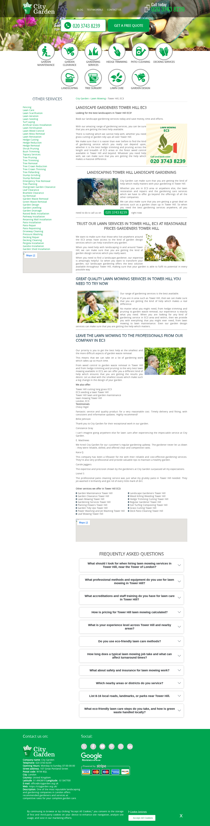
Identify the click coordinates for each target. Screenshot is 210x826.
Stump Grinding (31, 175)
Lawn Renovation (32, 136)
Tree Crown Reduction (35, 166)
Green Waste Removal (35, 201)
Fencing (27, 107)
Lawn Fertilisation (32, 127)
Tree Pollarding (31, 172)
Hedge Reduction (32, 142)
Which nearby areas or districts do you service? (129, 683)
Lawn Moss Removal (34, 133)
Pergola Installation (33, 243)
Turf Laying (29, 121)
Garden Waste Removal (35, 198)
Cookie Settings (138, 811)
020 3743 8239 (168, 10)
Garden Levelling (32, 207)
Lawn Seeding (30, 119)
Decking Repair (31, 237)
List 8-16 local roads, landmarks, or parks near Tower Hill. (129, 696)
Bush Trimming (31, 151)
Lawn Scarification (33, 113)
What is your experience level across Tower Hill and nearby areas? (129, 626)
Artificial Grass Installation (37, 124)
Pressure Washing (33, 234)
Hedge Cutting (31, 139)
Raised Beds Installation (36, 213)
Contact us (114, 9)
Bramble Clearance (33, 192)
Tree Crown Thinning (34, 169)
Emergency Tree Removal (36, 181)
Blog (80, 9)
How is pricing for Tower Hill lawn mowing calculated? (130, 612)
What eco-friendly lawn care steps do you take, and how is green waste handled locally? (129, 710)
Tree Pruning (30, 157)
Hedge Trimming (116, 61)
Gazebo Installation (33, 246)
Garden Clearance (69, 63)
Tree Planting (30, 184)
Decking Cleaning (32, 240)
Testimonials (95, 9)
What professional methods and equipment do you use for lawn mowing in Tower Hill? (129, 581)
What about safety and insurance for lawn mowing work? (129, 670)
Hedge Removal (31, 145)
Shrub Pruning (31, 148)
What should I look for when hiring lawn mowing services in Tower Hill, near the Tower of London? (129, 565)
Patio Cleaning (140, 61)
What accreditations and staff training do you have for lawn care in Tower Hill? (130, 597)
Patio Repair (29, 225)
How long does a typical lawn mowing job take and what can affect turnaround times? (129, 655)
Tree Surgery (93, 88)
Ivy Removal (29, 195)
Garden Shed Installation (36, 249)
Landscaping (69, 88)
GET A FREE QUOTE (128, 25)
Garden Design (140, 88)
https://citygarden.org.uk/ (43, 786)
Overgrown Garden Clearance (39, 186)
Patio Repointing (32, 228)
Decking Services (164, 61)
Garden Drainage (32, 210)
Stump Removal (31, 178)
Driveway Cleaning (33, 231)
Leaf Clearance (31, 189)
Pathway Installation (34, 216)
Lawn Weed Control (33, 130)
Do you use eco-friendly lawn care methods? (129, 641)
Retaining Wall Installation (37, 219)
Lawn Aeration (31, 116)
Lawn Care (117, 88)
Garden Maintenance (45, 63)
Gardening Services (93, 63)
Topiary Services (32, 154)
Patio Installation (32, 222)
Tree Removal (30, 163)
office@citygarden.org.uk (44, 783)
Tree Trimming (31, 160)
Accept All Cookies (143, 817)
